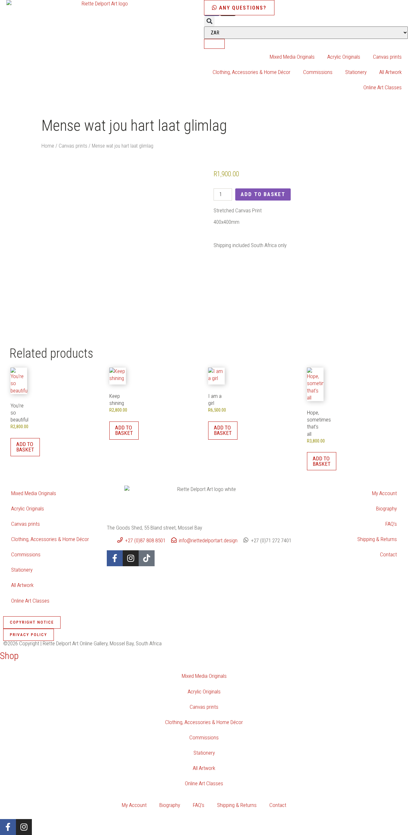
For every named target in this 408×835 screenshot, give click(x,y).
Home (47, 146)
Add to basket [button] (25, 447)
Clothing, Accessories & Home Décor (251, 72)
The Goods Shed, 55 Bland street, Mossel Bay (154, 527)
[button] (209, 21)
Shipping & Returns (377, 539)
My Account (384, 493)
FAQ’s (391, 524)
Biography (386, 508)
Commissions (317, 72)
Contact (388, 554)
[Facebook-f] (115, 558)
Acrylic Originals (343, 57)
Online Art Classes (382, 87)
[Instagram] (131, 558)
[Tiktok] (147, 558)
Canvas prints (387, 57)
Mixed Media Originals (292, 57)
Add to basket (263, 194)
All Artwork (390, 72)
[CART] (214, 44)
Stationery (356, 72)
